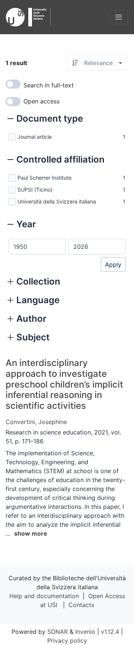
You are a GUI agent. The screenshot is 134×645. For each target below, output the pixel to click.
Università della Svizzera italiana (56, 201)
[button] (45, 119)
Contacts (81, 605)
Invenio (85, 631)
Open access (41, 101)
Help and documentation (44, 596)
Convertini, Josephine (36, 422)
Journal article (34, 137)
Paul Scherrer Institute (44, 177)
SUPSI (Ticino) (34, 189)
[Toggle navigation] (118, 17)
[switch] (13, 84)
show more (30, 533)
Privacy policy (67, 640)
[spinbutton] (37, 246)
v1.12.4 (110, 631)
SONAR (57, 631)
